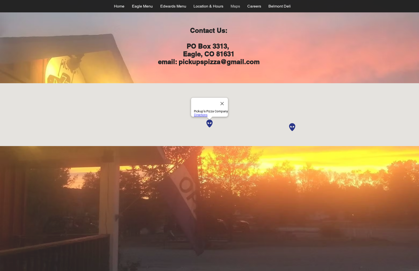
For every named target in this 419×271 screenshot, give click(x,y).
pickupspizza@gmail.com (219, 62)
